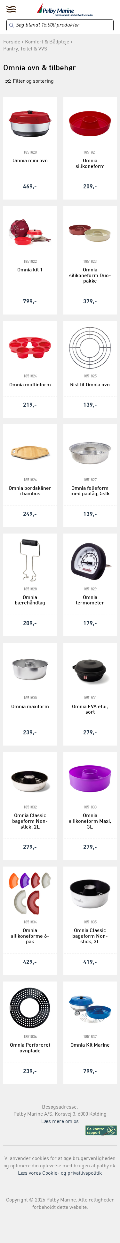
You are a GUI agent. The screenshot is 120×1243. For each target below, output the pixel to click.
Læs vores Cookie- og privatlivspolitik (60, 1173)
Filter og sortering (33, 81)
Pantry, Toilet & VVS (25, 49)
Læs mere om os (60, 1121)
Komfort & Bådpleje (47, 42)
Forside (11, 42)
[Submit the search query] (11, 25)
